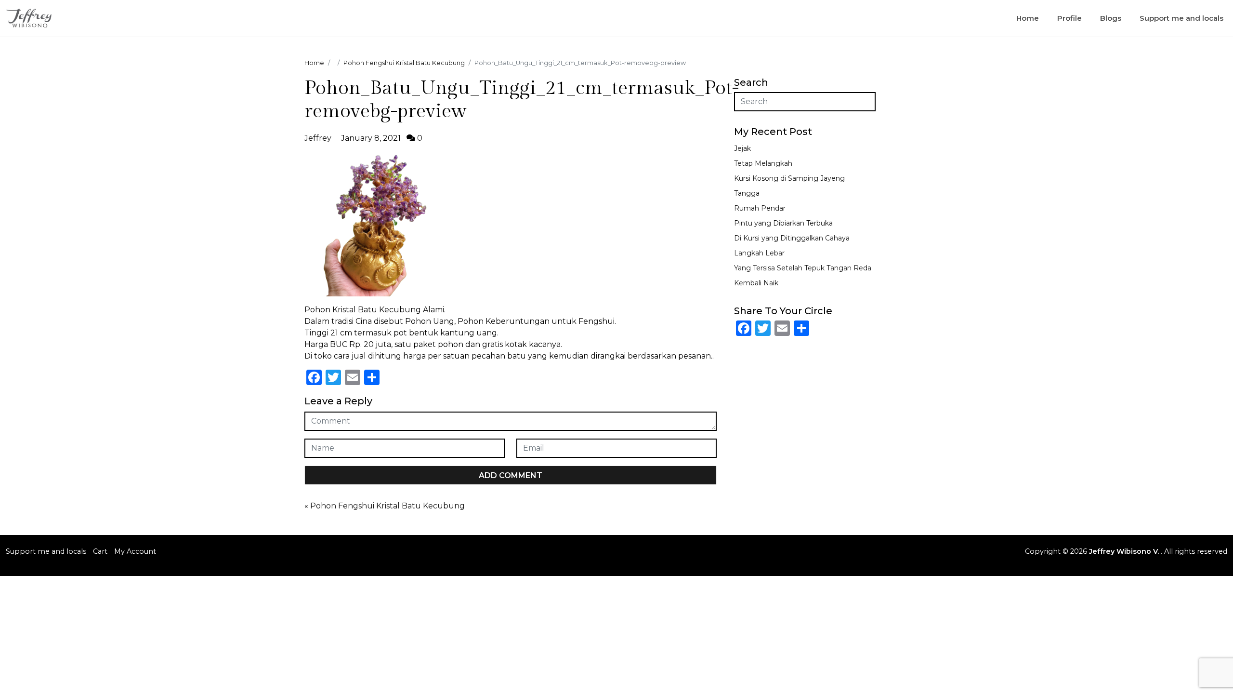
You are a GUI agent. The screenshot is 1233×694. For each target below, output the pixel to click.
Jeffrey (317, 138)
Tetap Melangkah (763, 163)
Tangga (747, 193)
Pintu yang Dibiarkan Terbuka (783, 223)
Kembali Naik (756, 283)
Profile (1069, 18)
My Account (135, 551)
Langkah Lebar (759, 253)
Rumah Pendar (760, 208)
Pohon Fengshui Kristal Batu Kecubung (387, 505)
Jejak (742, 148)
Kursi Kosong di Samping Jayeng (789, 178)
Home (1027, 18)
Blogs (1110, 18)
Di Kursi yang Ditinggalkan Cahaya (792, 238)
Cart (100, 551)
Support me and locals (1181, 18)
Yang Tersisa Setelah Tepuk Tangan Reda (802, 268)
